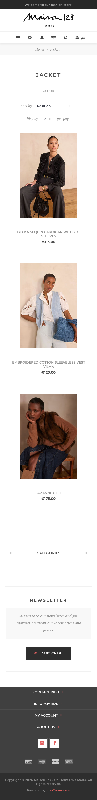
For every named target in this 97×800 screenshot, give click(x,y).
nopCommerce (58, 790)
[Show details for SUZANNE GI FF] (48, 436)
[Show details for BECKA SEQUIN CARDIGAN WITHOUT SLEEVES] (48, 175)
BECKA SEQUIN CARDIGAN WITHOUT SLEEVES (48, 234)
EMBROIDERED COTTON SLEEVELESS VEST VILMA (48, 364)
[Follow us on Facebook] (54, 743)
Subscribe (52, 653)
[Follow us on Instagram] (42, 743)
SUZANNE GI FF (49, 493)
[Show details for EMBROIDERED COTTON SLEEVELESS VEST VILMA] (48, 305)
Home (39, 49)
